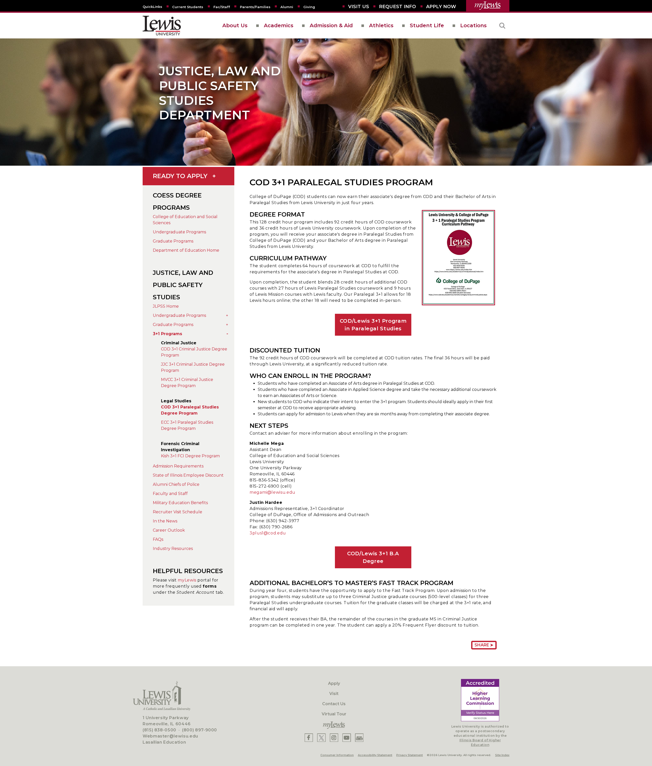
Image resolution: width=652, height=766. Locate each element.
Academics (278, 25)
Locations (473, 25)
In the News (165, 521)
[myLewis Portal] (487, 5)
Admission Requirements (178, 466)
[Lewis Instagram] (334, 737)
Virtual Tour (334, 714)
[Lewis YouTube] (346, 737)
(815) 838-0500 (159, 730)
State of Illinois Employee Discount (188, 475)
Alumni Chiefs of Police (176, 484)
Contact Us (334, 703)
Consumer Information (337, 755)
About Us (235, 25)
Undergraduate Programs (179, 232)
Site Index (502, 755)
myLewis (187, 580)
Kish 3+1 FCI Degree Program (190, 455)
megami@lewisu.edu (272, 492)
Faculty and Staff (170, 493)
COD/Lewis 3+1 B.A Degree (373, 557)
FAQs (158, 539)
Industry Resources (173, 548)
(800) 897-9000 (199, 730)
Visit (333, 693)
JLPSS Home (166, 306)
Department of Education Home (186, 250)
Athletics (381, 25)
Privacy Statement (409, 755)
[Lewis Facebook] (309, 737)
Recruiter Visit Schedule (177, 511)
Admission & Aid (331, 25)
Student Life (427, 25)
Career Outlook (169, 530)
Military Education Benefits (180, 502)
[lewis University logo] (162, 25)
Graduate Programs (173, 241)
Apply (334, 683)
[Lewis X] (321, 737)
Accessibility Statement (375, 755)
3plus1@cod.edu (268, 533)
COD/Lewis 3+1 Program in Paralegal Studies (373, 325)
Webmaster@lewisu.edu (170, 736)
